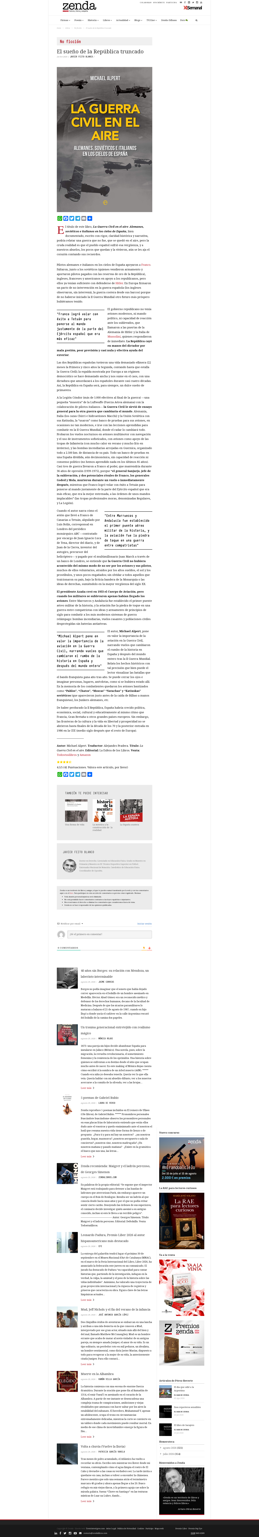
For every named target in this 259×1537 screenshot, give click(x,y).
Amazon (85, 755)
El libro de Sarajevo (184, 1425)
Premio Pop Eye (195, 1528)
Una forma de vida (74, 824)
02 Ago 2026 (179, 1398)
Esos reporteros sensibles (187, 1407)
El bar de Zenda (181, 1395)
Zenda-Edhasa (169, 20)
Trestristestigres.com (95, 1528)
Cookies (140, 1528)
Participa (149, 1528)
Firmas (64, 20)
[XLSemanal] (192, 7)
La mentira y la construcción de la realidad (103, 827)
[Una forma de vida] (76, 810)
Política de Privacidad (126, 1528)
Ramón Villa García (109, 1379)
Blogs (137, 20)
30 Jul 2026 (178, 1415)
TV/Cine (151, 20)
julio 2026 (168, 1454)
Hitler (119, 283)
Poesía (78, 20)
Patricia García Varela (111, 1451)
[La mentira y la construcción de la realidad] (104, 810)
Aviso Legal (111, 1528)
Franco (145, 264)
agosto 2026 (169, 1447)
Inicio (59, 28)
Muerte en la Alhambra (97, 1374)
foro (71, 893)
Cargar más (104, 1512)
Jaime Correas (106, 981)
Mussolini (114, 336)
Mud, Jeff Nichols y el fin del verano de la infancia (115, 1309)
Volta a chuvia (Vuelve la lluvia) (103, 1446)
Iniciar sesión (144, 923)
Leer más (86, 1088)
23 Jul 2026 (178, 1433)
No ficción (78, 28)
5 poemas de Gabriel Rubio (100, 1098)
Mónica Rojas (105, 1038)
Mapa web (159, 1528)
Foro (182, 20)
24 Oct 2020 (62, 56)
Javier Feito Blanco (81, 56)
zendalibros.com (107, 1177)
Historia (92, 20)
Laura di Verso (106, 1102)
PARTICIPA (171, 2)
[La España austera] (131, 810)
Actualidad (122, 20)
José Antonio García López (113, 1314)
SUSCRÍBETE (159, 2)
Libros (106, 20)
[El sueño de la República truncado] (104, 139)
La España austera (129, 824)
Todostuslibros (67, 755)
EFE (100, 1246)
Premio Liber (181, 1528)
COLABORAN (146, 2)
